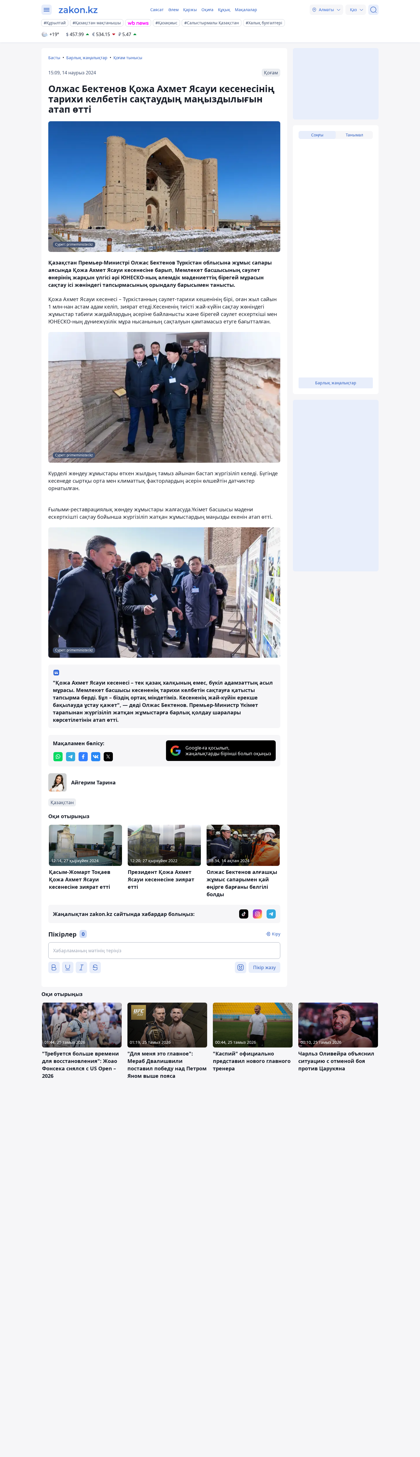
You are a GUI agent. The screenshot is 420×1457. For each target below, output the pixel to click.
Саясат (157, 9)
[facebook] (83, 757)
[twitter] (108, 757)
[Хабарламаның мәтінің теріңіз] (164, 950)
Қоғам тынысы (127, 57)
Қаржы (190, 9)
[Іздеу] (373, 10)
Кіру (276, 934)
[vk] (96, 757)
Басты (54, 57)
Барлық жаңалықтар (86, 57)
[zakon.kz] (78, 9)
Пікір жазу (264, 967)
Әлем (173, 9)
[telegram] (70, 757)
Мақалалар (246, 9)
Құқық (224, 9)
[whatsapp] (58, 757)
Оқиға (207, 9)
